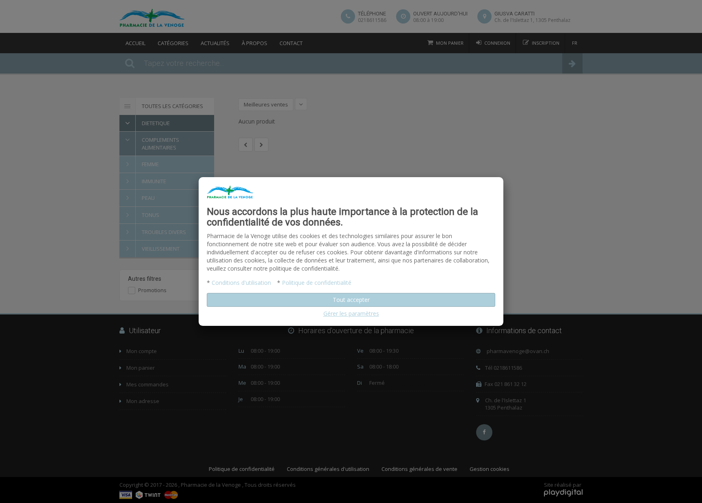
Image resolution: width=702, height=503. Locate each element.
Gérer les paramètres (351, 313)
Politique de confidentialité (316, 282)
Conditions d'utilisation (241, 282)
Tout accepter (351, 300)
